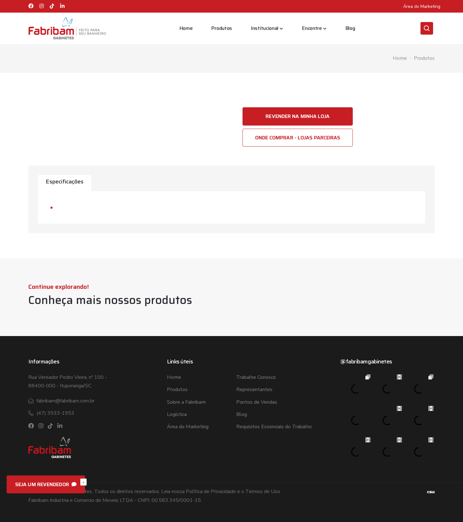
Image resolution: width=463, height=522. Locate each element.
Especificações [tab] (64, 181)
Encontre (312, 28)
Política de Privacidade (211, 491)
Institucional (264, 28)
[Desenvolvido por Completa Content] (431, 492)
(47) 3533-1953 (55, 413)
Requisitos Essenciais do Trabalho (274, 426)
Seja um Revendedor (42, 484)
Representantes (254, 389)
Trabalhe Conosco (256, 377)
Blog (350, 28)
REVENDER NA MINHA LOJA (297, 116)
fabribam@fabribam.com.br (65, 400)
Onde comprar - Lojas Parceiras (297, 138)
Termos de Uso (262, 491)
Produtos (221, 28)
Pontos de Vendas (256, 402)
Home (186, 28)
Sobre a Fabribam (186, 402)
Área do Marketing (421, 6)
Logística (177, 414)
